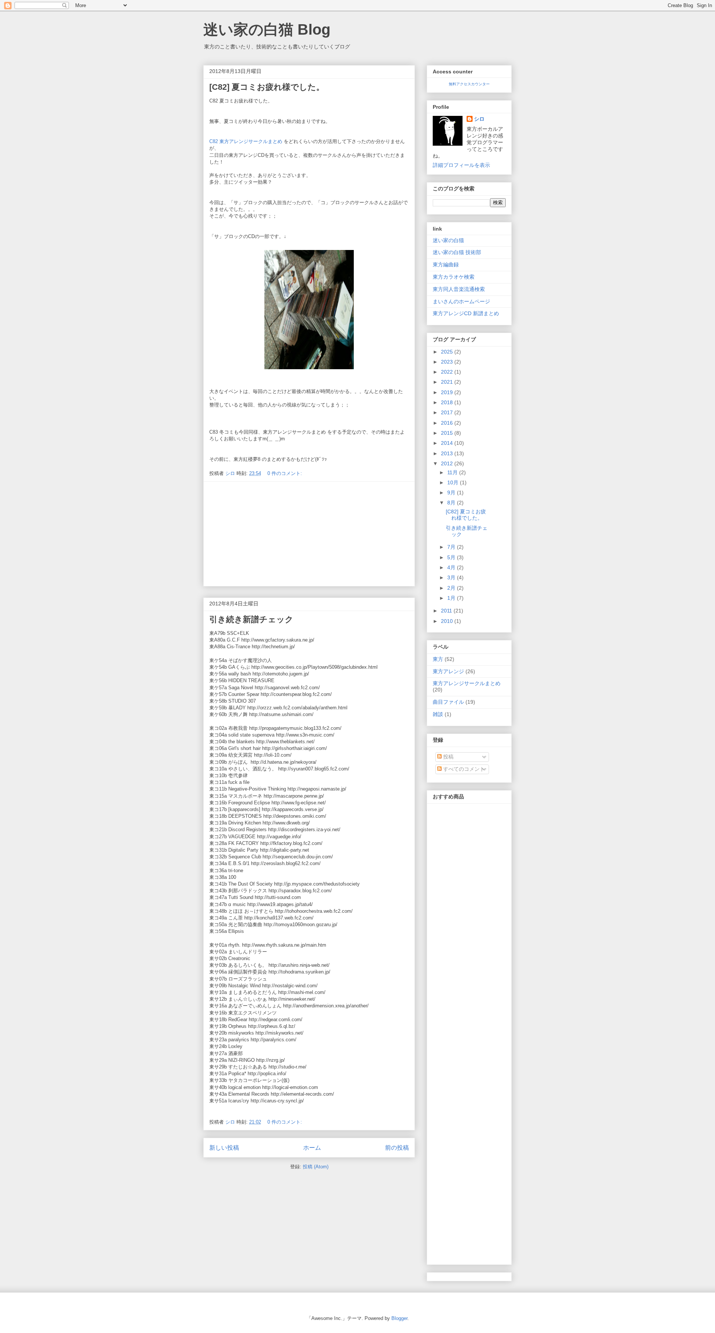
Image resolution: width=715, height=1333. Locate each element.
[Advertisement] (309, 533)
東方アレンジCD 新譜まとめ (466, 313)
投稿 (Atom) (315, 1166)
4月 (452, 567)
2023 (447, 362)
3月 (452, 577)
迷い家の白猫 (448, 240)
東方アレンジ (448, 671)
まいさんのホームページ (461, 301)
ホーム (312, 1147)
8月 (452, 503)
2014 (447, 443)
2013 (447, 453)
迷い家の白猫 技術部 (457, 252)
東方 (438, 659)
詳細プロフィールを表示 (461, 165)
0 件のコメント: (285, 473)
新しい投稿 (224, 1147)
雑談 (438, 714)
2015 (447, 433)
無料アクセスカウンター (469, 84)
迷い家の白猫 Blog (266, 29)
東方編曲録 (446, 264)
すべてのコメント (463, 769)
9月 (452, 492)
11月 (453, 472)
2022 (447, 372)
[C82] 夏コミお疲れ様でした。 (266, 87)
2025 (447, 352)
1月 (452, 598)
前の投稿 (397, 1147)
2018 (447, 402)
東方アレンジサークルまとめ (466, 683)
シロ (479, 119)
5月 (452, 557)
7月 (452, 547)
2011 (447, 611)
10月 (453, 482)
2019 (447, 392)
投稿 (448, 757)
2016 (447, 423)
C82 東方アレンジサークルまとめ (245, 141)
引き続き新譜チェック (251, 619)
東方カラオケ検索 (453, 277)
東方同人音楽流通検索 (459, 289)
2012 (447, 463)
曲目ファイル (448, 702)
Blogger (399, 1318)
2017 (447, 412)
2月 (452, 588)
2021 (447, 382)
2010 (447, 621)
